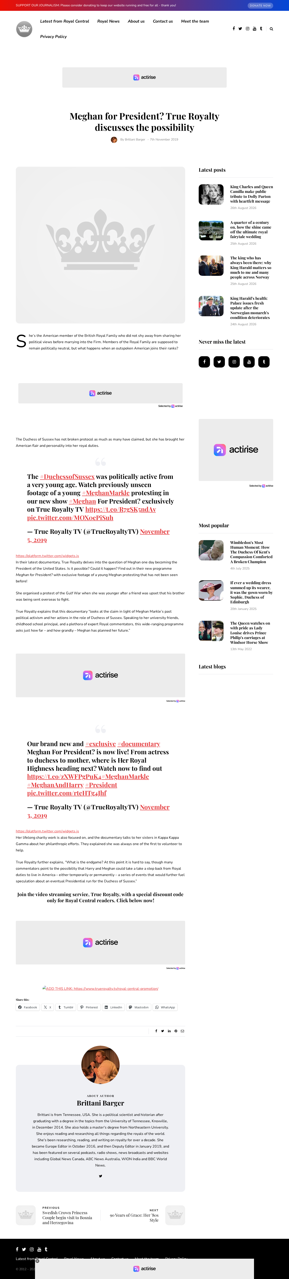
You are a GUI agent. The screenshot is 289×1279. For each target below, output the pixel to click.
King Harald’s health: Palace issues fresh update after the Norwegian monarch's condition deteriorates (250, 308)
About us (136, 21)
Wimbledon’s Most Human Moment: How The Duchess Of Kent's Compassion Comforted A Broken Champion (251, 552)
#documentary (138, 743)
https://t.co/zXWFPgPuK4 (64, 776)
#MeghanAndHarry (55, 784)
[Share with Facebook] (156, 1031)
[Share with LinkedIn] (169, 1031)
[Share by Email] (182, 1031)
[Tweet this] (162, 1031)
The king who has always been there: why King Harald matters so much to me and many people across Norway (250, 267)
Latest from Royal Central (64, 21)
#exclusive (100, 743)
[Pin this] (176, 1031)
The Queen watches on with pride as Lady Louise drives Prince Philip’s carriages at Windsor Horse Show (250, 633)
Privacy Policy (53, 36)
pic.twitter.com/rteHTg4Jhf (66, 793)
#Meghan (82, 501)
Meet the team (195, 21)
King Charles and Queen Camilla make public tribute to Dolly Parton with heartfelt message (251, 194)
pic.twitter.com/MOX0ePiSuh (70, 517)
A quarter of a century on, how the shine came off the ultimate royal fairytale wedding (250, 229)
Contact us (163, 21)
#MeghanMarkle (106, 492)
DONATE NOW (260, 5)
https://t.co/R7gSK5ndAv (120, 509)
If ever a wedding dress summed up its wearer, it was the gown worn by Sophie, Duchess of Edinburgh (251, 592)
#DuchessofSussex (67, 476)
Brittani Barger (135, 139)
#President (101, 784)
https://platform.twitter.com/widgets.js (47, 555)
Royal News (108, 21)
